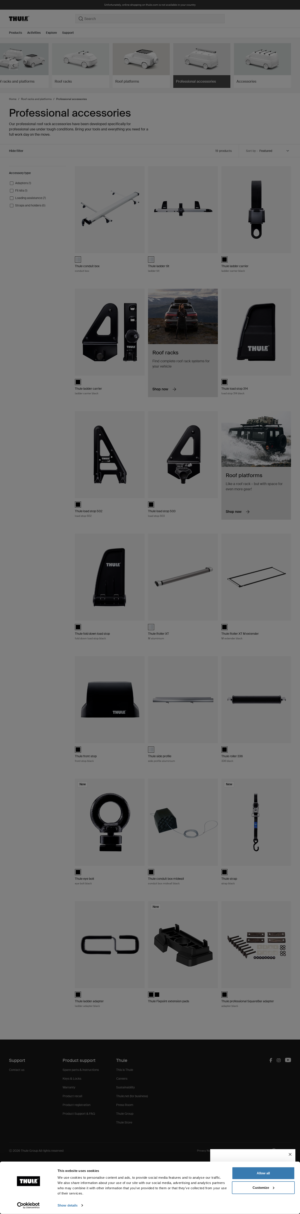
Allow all (263, 1173)
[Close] (290, 1154)
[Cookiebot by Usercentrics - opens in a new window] (28, 1205)
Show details (68, 1205)
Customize (261, 1187)
